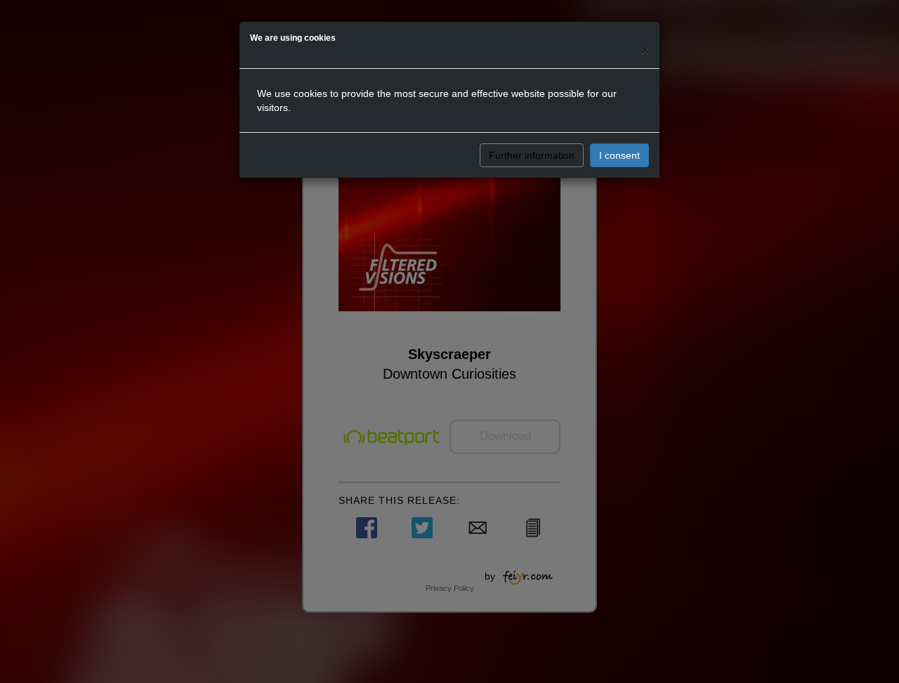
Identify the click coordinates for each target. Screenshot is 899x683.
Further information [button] (532, 155)
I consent (619, 155)
